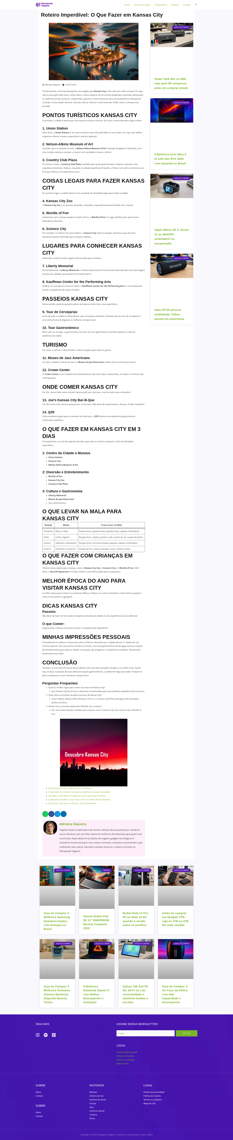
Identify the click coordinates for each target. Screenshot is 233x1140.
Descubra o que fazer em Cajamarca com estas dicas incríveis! (77, 795)
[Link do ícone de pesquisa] (196, 4)
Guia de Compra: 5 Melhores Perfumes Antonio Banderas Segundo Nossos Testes (57, 994)
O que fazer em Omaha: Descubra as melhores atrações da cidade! (79, 792)
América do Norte (98, 1099)
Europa (93, 1103)
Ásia (91, 1107)
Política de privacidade (126, 1052)
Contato (186, 4)
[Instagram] (38, 1035)
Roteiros (175, 4)
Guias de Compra (142, 4)
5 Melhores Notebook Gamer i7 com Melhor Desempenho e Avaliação (96, 994)
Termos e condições (125, 1059)
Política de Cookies (125, 1056)
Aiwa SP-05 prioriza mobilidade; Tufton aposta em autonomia (169, 314)
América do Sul (97, 1095)
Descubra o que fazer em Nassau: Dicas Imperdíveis (72, 803)
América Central (97, 1110)
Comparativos (160, 4)
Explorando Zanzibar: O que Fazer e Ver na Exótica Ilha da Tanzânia (79, 799)
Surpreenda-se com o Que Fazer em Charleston (70, 788)
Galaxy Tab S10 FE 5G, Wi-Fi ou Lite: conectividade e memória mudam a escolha (135, 994)
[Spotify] (46, 1035)
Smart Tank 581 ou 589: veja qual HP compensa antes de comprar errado (171, 83)
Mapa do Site (122, 1063)
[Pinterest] (54, 1035)
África (92, 1118)
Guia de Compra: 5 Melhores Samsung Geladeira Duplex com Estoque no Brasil (57, 921)
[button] (45, 814)
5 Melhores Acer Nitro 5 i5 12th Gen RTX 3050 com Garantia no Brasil (170, 159)
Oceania (93, 1114)
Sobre (38, 1092)
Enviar (186, 1033)
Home (127, 4)
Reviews (93, 1092)
